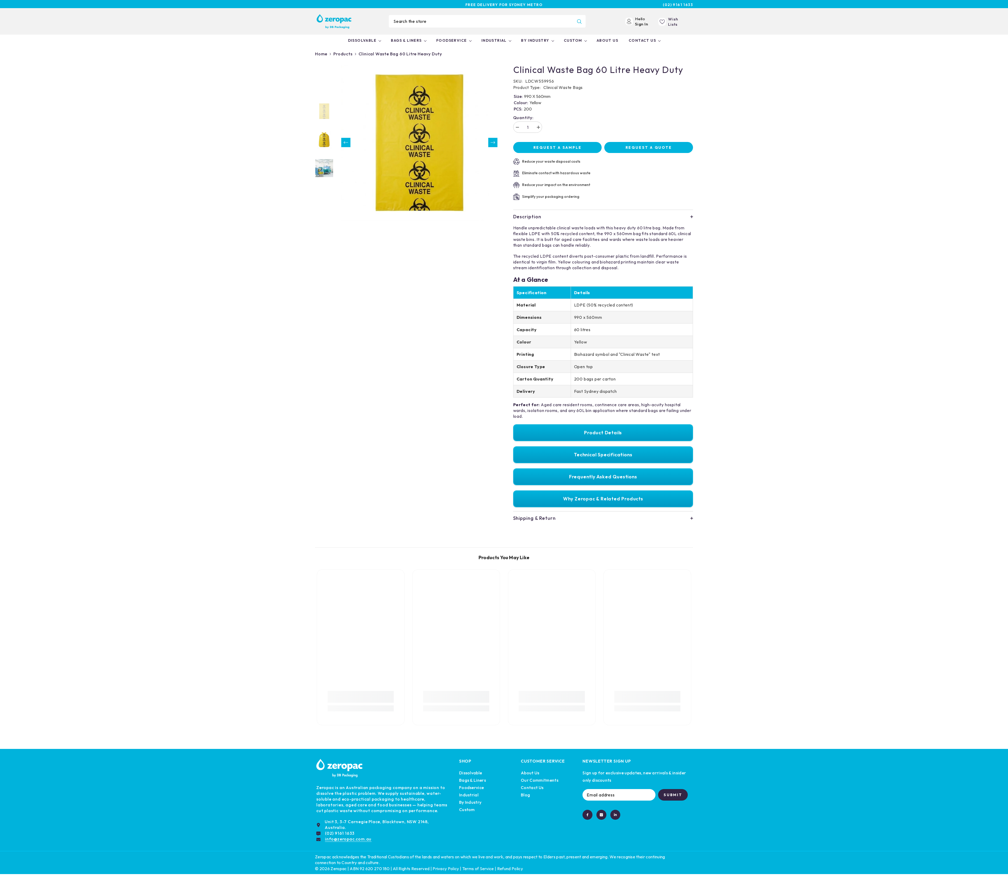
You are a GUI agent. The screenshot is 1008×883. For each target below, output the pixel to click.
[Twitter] (615, 815)
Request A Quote (649, 147)
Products (342, 53)
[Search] (487, 21)
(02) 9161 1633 (678, 4)
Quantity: (523, 117)
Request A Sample (557, 147)
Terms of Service (478, 868)
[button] (345, 142)
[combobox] (481, 21)
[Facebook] (587, 815)
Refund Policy (510, 868)
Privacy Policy (446, 868)
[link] (361, 697)
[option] (419, 143)
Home (321, 53)
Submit (673, 794)
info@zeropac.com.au (348, 839)
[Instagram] (601, 815)
